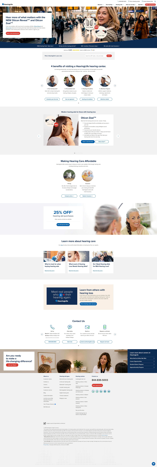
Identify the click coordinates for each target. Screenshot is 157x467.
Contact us (46, 382)
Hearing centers (80, 376)
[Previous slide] (42, 85)
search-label (155, 1)
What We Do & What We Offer (138, 358)
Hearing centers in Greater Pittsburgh (82, 386)
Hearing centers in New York (81, 382)
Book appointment (150, 4)
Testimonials (46, 387)
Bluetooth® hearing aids (65, 384)
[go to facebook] (97, 391)
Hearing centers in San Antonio (81, 398)
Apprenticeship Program (137, 367)
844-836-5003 (100, 380)
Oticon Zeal (8, 28)
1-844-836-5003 (52, 342)
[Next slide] (115, 85)
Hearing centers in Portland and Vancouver (82, 391)
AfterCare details (104, 99)
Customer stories (48, 379)
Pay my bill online (80, 410)
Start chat (69, 342)
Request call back (104, 342)
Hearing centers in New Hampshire (81, 406)
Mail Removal (47, 407)
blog (62, 245)
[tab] (100, 4)
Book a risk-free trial (88, 141)
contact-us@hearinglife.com (87, 342)
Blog (45, 393)
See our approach (69, 99)
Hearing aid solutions (87, 99)
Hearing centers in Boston (82, 394)
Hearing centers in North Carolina (82, 402)
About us (46, 376)
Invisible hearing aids (65, 387)
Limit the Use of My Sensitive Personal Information (48, 400)
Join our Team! (12, 365)
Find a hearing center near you (88, 304)
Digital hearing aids (64, 393)
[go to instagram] (105, 391)
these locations (105, 435)
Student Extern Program (136, 364)
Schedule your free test (52, 99)
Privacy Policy (46, 444)
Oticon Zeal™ (101, 141)
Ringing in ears (63, 398)
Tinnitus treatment (64, 395)
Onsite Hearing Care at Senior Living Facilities (81, 413)
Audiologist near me (80, 379)
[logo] (7, 4)
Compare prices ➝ (69, 196)
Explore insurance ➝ (88, 196)
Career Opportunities (136, 361)
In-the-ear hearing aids (65, 382)
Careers (45, 384)
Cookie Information (48, 395)
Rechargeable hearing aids (66, 390)
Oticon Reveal (37, 26)
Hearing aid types (64, 376)
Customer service (48, 390)
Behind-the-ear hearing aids (66, 379)
